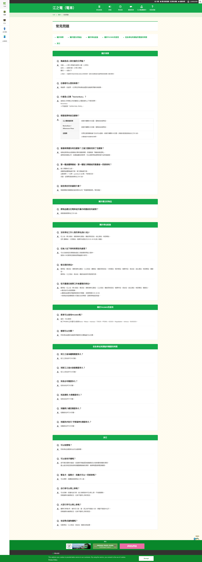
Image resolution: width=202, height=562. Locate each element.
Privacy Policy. (53, 560)
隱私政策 (56, 553)
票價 (110, 8)
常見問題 (152, 8)
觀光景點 (174, 1)
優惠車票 (182, 1)
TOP (54, 15)
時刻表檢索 (120, 8)
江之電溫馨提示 (142, 8)
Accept (146, 558)
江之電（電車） (64, 8)
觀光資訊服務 (165, 1)
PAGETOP (196, 539)
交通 (157, 1)
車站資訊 (99, 8)
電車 (59, 15)
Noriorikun (64, 103)
